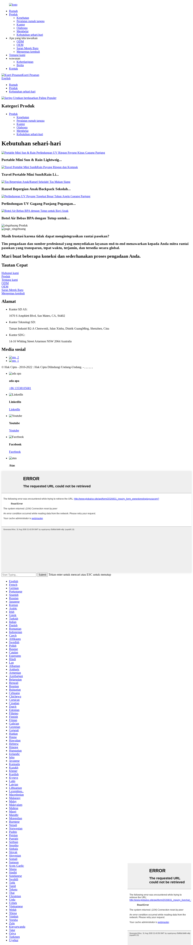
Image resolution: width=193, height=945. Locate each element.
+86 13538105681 (20, 388)
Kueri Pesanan (30, 75)
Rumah (13, 11)
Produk (13, 14)
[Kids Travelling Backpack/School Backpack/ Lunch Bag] (36, 181)
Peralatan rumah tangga (30, 21)
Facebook (15, 451)
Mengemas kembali (28, 51)
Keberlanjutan (25, 61)
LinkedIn (14, 409)
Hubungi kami (10, 273)
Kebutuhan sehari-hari (30, 34)
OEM (20, 44)
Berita (20, 65)
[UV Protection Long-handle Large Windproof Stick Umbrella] (46, 196)
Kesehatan (23, 17)
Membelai (22, 31)
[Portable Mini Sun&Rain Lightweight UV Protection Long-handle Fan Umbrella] (53, 152)
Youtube (14, 430)
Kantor (21, 24)
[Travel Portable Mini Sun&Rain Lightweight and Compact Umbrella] (40, 167)
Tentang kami (17, 55)
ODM (20, 41)
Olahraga (22, 28)
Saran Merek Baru (27, 48)
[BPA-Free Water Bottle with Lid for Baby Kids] (35, 210)
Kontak (13, 68)
